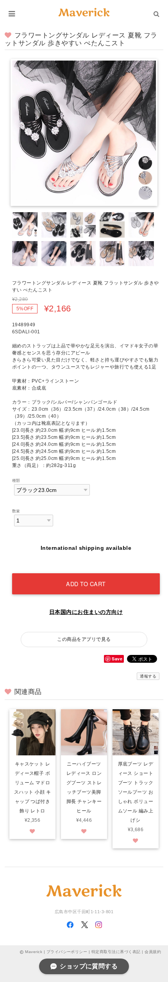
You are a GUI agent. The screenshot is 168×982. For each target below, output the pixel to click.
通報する (148, 676)
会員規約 (153, 952)
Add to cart (86, 584)
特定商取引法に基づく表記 (116, 952)
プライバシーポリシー (67, 952)
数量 (16, 511)
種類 (16, 480)
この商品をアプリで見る (84, 639)
